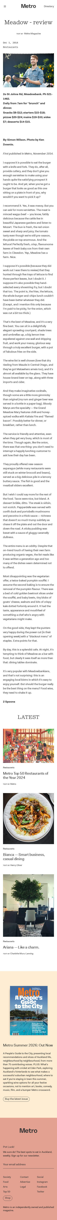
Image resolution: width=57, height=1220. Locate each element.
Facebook (42, 1186)
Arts (5, 1186)
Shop (7, 1197)
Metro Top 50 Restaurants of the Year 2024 (25, 775)
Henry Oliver (12, 865)
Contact (24, 1177)
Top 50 (6, 1191)
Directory (49, 6)
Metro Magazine (32, 33)
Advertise (25, 1181)
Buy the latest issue (16, 1099)
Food (5, 1181)
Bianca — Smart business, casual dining (24, 856)
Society (7, 1177)
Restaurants (10, 47)
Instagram (42, 1181)
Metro (9, 784)
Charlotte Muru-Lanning (18, 953)
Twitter (40, 1191)
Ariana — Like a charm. (21, 947)
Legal (23, 1186)
